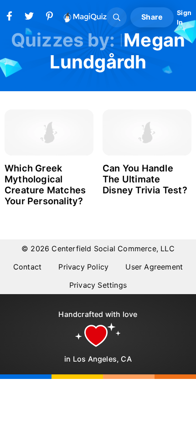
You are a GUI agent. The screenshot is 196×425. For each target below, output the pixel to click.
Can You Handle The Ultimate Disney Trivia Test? (145, 179)
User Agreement (154, 266)
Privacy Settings (98, 285)
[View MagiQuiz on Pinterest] (49, 17)
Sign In (184, 17)
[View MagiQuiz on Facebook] (9, 17)
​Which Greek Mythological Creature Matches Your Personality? (45, 185)
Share (152, 16)
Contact (27, 266)
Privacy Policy (83, 266)
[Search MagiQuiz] (117, 17)
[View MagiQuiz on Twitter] (29, 17)
